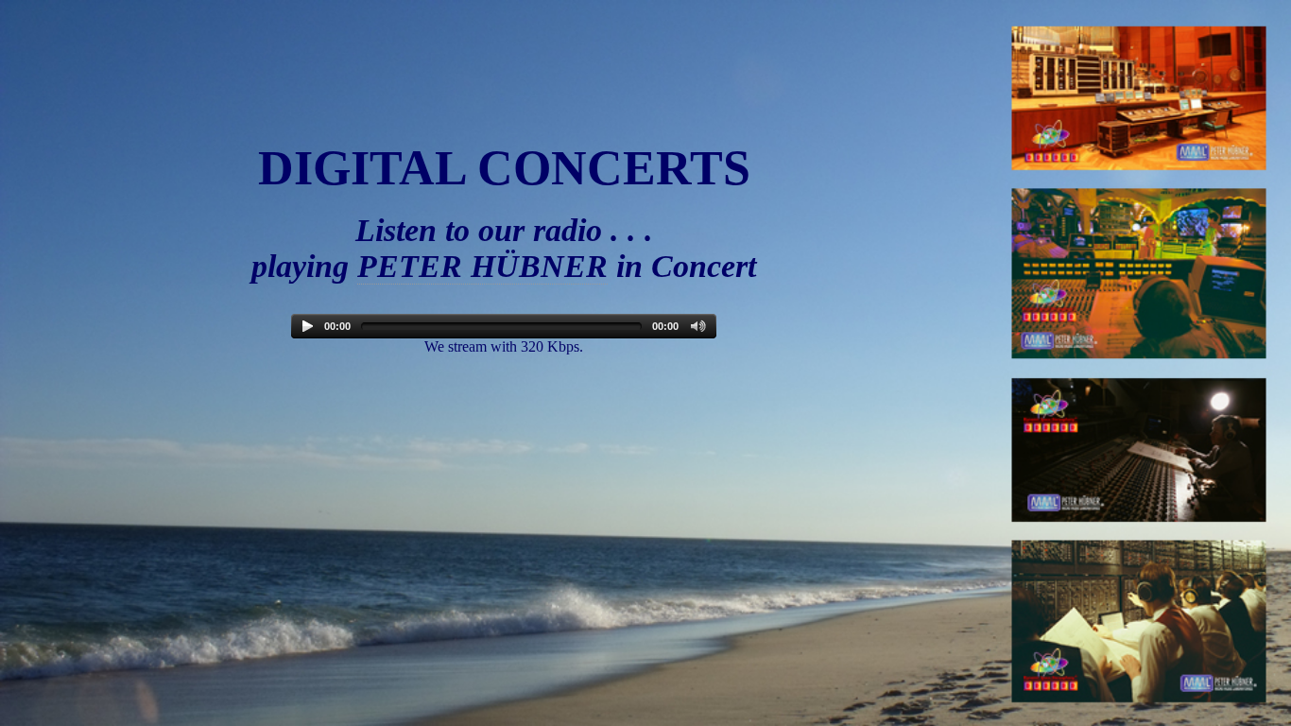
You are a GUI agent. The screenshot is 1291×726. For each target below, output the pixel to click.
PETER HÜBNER (482, 266)
